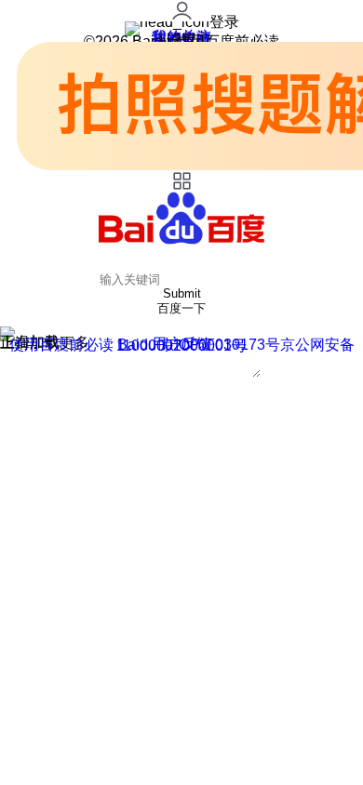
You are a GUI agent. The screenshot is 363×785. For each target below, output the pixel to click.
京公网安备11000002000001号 (235, 345)
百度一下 (181, 308)
